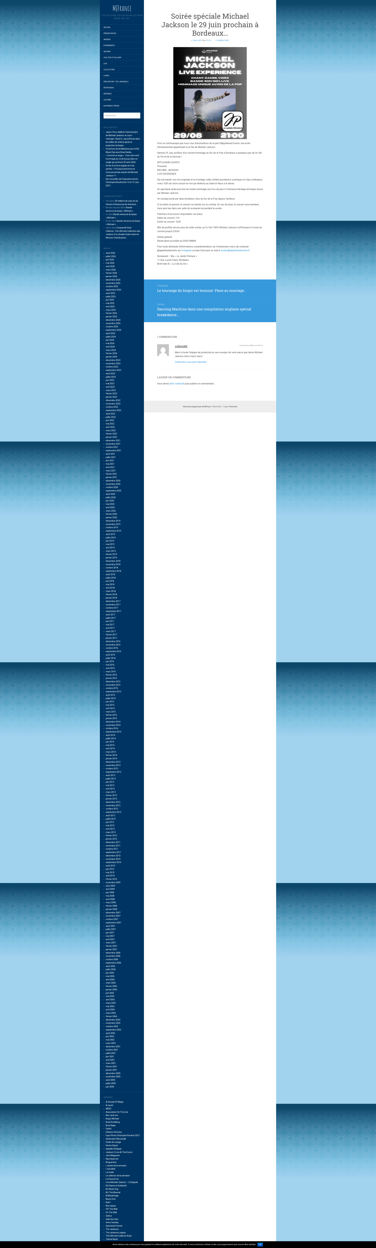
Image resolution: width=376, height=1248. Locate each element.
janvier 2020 (111, 517)
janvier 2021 (111, 477)
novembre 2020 (113, 484)
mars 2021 (111, 470)
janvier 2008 (111, 909)
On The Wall (111, 1212)
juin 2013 (110, 782)
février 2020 (111, 514)
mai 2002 (110, 1040)
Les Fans (107, 100)
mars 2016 (111, 671)
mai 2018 (110, 584)
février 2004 (111, 1016)
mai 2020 (110, 504)
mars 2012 (111, 832)
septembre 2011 (113, 852)
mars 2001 (111, 1063)
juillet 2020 (111, 497)
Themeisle (233, 407)
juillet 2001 (111, 1053)
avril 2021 (110, 467)
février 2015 (111, 715)
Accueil (107, 27)
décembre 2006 (113, 953)
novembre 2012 (113, 805)
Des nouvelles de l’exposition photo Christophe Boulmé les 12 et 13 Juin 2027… (122, 182)
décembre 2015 (113, 681)
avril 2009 (110, 889)
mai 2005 (110, 996)
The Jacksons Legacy (116, 1232)
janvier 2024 (111, 357)
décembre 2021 (113, 440)
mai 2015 (110, 705)
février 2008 (111, 906)
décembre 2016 (113, 641)
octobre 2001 (112, 1050)
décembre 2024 (113, 320)
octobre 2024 (112, 326)
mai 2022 (110, 424)
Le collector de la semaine (118, 1175)
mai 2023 (110, 383)
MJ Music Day (112, 1189)
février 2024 (111, 353)
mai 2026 (110, 263)
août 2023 (110, 373)
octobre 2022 (112, 407)
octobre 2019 (112, 527)
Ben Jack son (112, 1115)
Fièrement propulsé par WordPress (197, 407)
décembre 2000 (113, 1073)
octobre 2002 (112, 1026)
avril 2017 (110, 628)
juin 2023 (110, 380)
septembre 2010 (113, 862)
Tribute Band (112, 1239)
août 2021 (110, 454)
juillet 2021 (111, 457)
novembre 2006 (113, 956)
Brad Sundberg (113, 1122)
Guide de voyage (113, 1142)
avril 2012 (110, 829)
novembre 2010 (113, 859)
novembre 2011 (113, 845)
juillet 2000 (111, 1083)
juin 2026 (110, 259)
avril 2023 (110, 387)
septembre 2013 (113, 772)
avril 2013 (110, 789)
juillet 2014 (111, 738)
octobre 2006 (112, 959)
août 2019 (110, 534)
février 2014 (111, 755)
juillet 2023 (111, 377)
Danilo (108, 1128)
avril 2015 (110, 708)
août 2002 (110, 1033)
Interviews (109, 88)
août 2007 (110, 926)
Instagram (186, 250)
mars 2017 (111, 631)
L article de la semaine (116, 1165)
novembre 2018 (113, 564)
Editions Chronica (114, 1132)
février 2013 (111, 795)
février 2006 (111, 986)
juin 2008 (110, 892)
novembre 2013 (113, 765)
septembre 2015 (113, 691)
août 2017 (110, 614)
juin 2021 (110, 460)
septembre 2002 (113, 1030)
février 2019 (111, 554)
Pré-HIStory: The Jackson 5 (116, 82)
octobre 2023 (112, 367)
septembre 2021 (113, 450)
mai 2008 (110, 896)
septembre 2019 (113, 531)
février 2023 (111, 393)
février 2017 (111, 634)
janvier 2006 (111, 989)
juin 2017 (110, 621)
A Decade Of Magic (115, 1102)
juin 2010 (110, 869)
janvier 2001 (111, 1070)
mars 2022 (111, 430)
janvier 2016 (111, 678)
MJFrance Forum (111, 106)
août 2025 (110, 293)
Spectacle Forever (114, 1226)
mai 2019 (110, 544)
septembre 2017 (113, 611)
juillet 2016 (111, 658)
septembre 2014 (113, 732)
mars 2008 (111, 902)
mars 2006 (111, 983)
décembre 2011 (113, 842)
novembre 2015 (113, 685)
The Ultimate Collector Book (119, 1236)
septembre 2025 (113, 290)
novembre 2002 (113, 1023)
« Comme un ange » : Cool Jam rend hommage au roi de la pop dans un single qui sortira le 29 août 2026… (122, 158)
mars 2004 (111, 1013)
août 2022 (110, 414)
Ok (260, 1245)
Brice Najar (111, 1125)
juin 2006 (110, 973)
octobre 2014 (112, 728)
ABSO (108, 1108)
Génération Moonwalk (116, 1139)
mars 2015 (111, 712)
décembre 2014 (113, 722)
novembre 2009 (113, 882)
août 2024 (110, 333)
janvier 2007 (111, 949)
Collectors (109, 70)
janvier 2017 (111, 638)
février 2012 (111, 835)
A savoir (109, 1105)
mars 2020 (111, 511)
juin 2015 (110, 701)
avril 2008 (110, 899)
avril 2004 (110, 1009)
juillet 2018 (111, 578)
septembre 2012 (113, 812)
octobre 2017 (112, 608)
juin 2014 (110, 742)
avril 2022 (110, 427)
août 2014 (110, 735)
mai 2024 (110, 343)
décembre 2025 (113, 280)
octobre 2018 (112, 567)
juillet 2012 (111, 819)
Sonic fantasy (112, 1222)
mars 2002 (111, 1043)
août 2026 (110, 253)
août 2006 (110, 966)
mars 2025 (111, 310)
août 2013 (110, 775)
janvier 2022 (111, 437)
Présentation (110, 33)
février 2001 (111, 1066)
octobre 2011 (112, 849)
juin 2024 (110, 340)
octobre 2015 (112, 688)
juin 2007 (110, 932)
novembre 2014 (113, 725)
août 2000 (110, 1080)
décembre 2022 (113, 400)
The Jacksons (112, 1229)
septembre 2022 (113, 410)
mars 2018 (111, 591)
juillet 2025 (111, 296)
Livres (106, 76)
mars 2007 (111, 942)
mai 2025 (110, 303)
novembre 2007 (113, 916)
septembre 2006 (113, 963)
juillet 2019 (111, 537)
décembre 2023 (113, 360)
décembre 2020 (113, 480)
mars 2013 (111, 792)
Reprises (107, 94)
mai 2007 (110, 936)
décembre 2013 (113, 762)
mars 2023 (111, 390)
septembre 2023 (113, 370)
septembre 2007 (113, 922)
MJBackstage (112, 1195)
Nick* (108, 1202)
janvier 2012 (111, 839)
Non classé (111, 1206)
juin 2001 (110, 1056)
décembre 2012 (113, 802)
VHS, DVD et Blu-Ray (112, 58)
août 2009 (110, 886)
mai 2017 (110, 624)
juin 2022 (110, 420)
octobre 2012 (112, 809)
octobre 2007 (112, 919)
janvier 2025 (111, 316)
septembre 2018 (113, 571)
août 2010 (110, 865)
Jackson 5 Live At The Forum (119, 1152)
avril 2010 (110, 875)
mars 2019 (111, 551)
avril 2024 (110, 347)
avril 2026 (110, 266)
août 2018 (110, 574)
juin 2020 (110, 500)
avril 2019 (110, 547)
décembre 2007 (113, 912)
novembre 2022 (113, 404)
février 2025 (111, 313)
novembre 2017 (113, 604)
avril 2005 (110, 999)
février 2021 (111, 474)
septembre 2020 (113, 490)
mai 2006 (110, 976)
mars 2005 (111, 1003)
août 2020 (110, 494)
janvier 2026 (111, 276)
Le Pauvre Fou (112, 1179)
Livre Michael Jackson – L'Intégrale (122, 1182)
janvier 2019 (111, 557)
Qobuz (109, 1216)
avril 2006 (110, 979)
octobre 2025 (112, 286)
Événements (109, 45)
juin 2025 (110, 300)
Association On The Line (117, 1112)
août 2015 (110, 695)
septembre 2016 (113, 651)
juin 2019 (110, 541)
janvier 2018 (111, 598)
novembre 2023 (113, 363)
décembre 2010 (113, 855)
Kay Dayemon (112, 1159)
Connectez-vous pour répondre (191, 362)
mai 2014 (110, 745)
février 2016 (111, 675)
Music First (111, 1199)
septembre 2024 (113, 330)
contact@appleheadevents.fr (235, 250)
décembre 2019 (113, 521)
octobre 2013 (112, 768)
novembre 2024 (113, 323)
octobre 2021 (112, 447)
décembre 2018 (113, 561)
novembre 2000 (113, 1076)
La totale (110, 1172)
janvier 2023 (111, 397)
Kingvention (111, 1162)
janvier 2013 (111, 799)
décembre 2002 (113, 1020)
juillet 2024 (111, 337)
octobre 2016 (112, 648)
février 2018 (111, 594)
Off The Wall (111, 1209)
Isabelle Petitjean (114, 1149)
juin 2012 (110, 822)
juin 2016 (110, 661)
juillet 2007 (111, 929)
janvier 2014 (111, 758)
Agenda (107, 39)
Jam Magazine (113, 1155)
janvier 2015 (111, 718)
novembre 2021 (113, 444)
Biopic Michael (112, 1118)
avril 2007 (110, 939)
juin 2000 (110, 1087)
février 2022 (111, 434)
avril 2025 (110, 306)
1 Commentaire (222, 40)
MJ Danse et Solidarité (116, 1185)
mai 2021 (110, 464)
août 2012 (110, 815)
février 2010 (111, 879)
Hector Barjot (112, 1145)
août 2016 (110, 655)
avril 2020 (110, 507)
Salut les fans (112, 1219)
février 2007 (111, 946)
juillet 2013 (111, 778)
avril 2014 (110, 748)
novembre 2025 (113, 283)
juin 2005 (110, 993)
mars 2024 (111, 350)
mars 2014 (111, 752)
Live (105, 64)
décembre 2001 (113, 1046)
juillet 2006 (111, 969)
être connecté (177, 383)
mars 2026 (111, 270)
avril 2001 (110, 1060)
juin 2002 (110, 1036)
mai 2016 (110, 665)
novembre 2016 (113, 645)
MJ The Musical (113, 1192)
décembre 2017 (113, 601)
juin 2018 (110, 581)
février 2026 (111, 273)
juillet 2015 (111, 698)
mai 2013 (110, 785)
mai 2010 (110, 872)
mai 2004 (110, 1006)
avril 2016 (110, 668)
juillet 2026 (111, 256)
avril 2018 (110, 588)
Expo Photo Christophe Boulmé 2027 (123, 1135)
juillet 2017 (111, 618)
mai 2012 (110, 825)
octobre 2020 (112, 487)
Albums (107, 51)
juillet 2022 (111, 417)
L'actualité (110, 1169)
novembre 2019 (113, 524)
